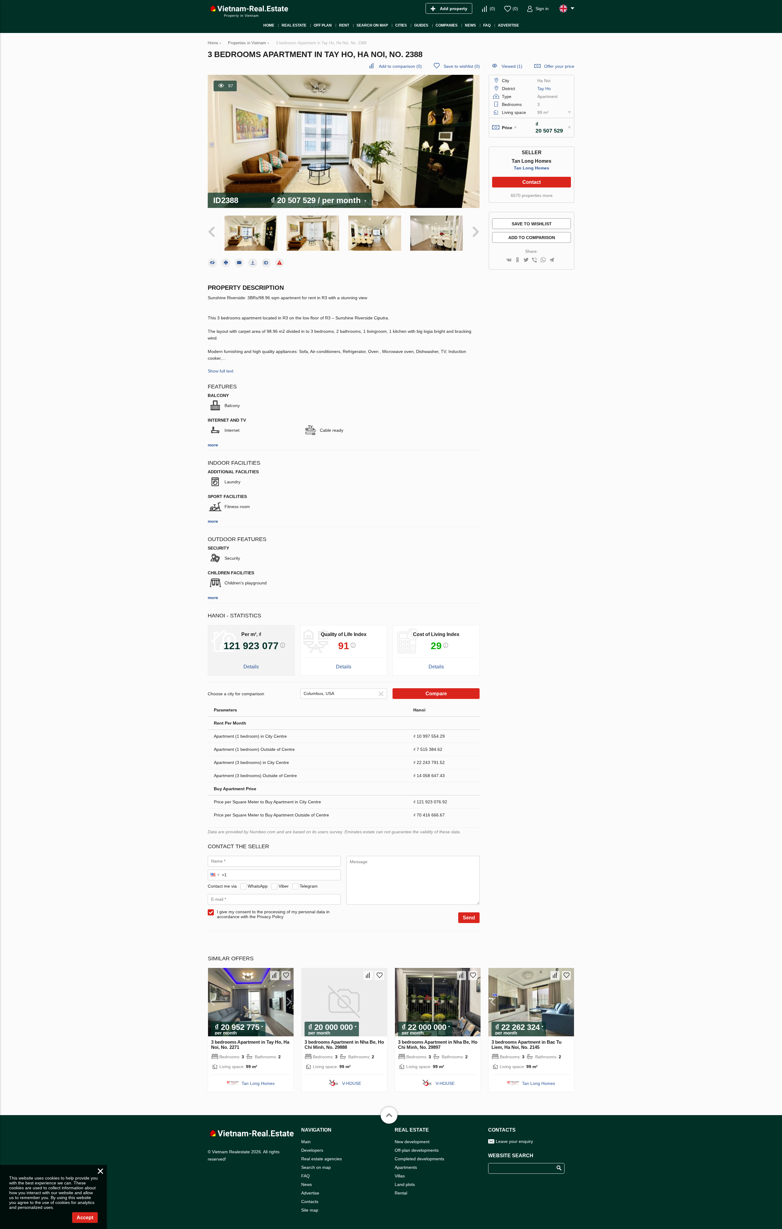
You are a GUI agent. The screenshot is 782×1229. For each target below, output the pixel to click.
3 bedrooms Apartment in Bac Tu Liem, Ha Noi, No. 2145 (526, 1044)
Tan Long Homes (531, 167)
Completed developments (419, 1158)
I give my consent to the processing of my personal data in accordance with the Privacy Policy (273, 914)
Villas (400, 1175)
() (492, 8)
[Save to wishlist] (286, 975)
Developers (312, 1150)
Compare (436, 693)
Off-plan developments (417, 1150)
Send (469, 917)
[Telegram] (552, 260)
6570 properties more (532, 195)
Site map (309, 1210)
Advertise (310, 1193)
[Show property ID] (266, 262)
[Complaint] (279, 262)
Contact (531, 182)
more (213, 444)
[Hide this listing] (212, 262)
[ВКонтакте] (509, 260)
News (306, 1184)
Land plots (405, 1184)
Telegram (309, 886)
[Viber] (535, 260)
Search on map (316, 1167)
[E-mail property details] (239, 262)
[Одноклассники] (517, 260)
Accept (85, 1217)
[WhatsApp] (543, 260)
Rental (401, 1193)
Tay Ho (544, 88)
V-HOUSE (351, 1083)
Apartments (406, 1167)
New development (412, 1141)
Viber (284, 886)
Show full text (220, 371)
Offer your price (559, 66)
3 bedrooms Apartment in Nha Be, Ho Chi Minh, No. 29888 (344, 1044)
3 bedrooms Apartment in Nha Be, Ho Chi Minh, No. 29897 (437, 1044)
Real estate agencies (321, 1158)
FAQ (305, 1175)
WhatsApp (258, 886)
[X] (526, 260)
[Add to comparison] (274, 975)
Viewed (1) (512, 66)
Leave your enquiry (514, 1141)
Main (306, 1141)
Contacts (309, 1201)
